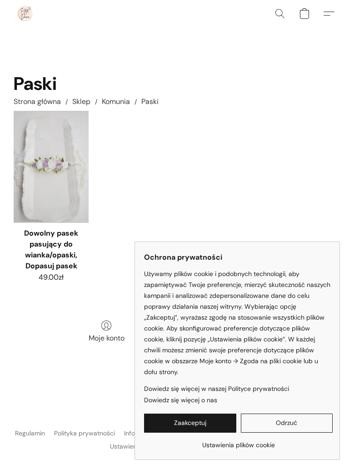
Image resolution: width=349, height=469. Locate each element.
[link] (238, 441)
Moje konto (107, 338)
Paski (150, 101)
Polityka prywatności (84, 433)
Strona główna (37, 101)
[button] (25, 14)
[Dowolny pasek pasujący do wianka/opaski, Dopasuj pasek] (51, 167)
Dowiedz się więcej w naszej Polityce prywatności (216, 389)
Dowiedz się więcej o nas (180, 400)
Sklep (81, 101)
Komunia (116, 101)
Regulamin (30, 433)
